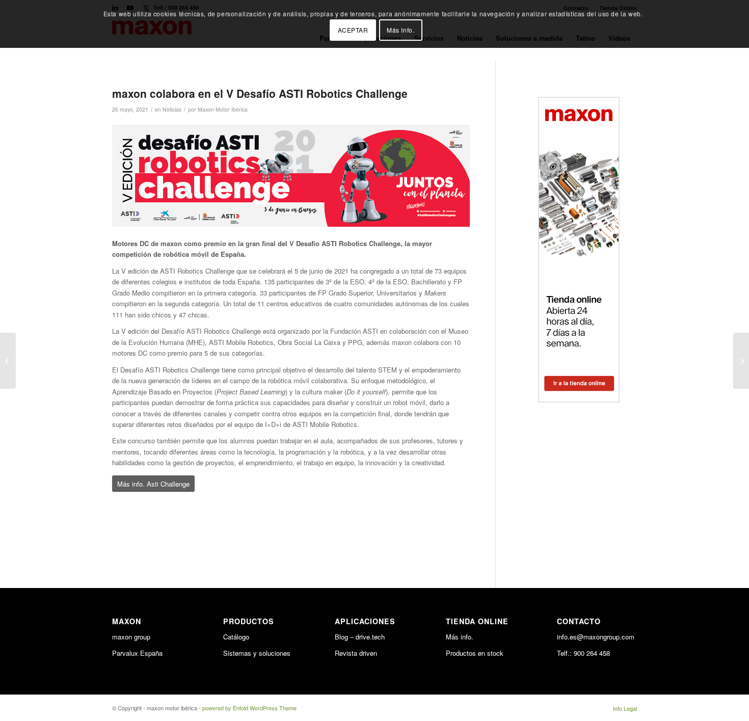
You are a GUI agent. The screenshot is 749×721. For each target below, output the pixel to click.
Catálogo (236, 637)
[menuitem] (622, 708)
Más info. (459, 637)
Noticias (172, 109)
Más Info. (400, 29)
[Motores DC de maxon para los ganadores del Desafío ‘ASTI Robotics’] (741, 361)
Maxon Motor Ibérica (223, 109)
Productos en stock (474, 653)
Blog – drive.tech (360, 637)
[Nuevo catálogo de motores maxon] (8, 361)
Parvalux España (137, 653)
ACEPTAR (353, 29)
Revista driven (356, 653)
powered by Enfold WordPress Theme (249, 708)
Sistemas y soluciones (256, 653)
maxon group (131, 637)
